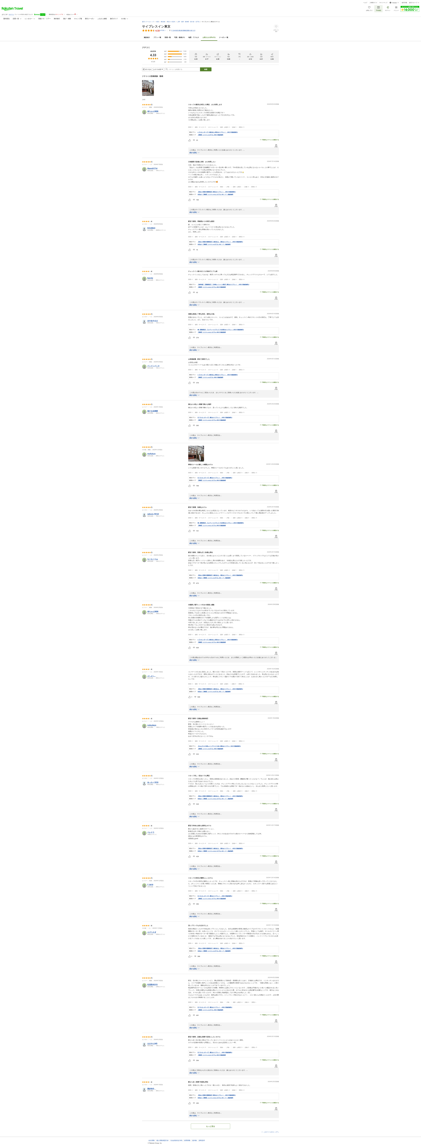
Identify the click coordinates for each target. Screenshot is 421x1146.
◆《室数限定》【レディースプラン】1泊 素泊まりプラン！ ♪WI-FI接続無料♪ (221, 330)
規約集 (194, 1140)
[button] (148, 88)
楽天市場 (404, 2)
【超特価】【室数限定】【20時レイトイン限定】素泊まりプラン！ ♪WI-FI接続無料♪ (223, 284)
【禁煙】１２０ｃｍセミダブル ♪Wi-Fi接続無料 (212, 287)
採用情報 (187, 1140)
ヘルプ (365, 2)
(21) (179, 37)
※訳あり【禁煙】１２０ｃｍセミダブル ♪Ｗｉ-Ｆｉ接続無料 (215, 194)
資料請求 (202, 1140)
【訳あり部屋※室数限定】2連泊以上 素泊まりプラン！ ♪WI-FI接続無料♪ (220, 242)
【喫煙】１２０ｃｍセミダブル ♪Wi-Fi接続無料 (212, 480)
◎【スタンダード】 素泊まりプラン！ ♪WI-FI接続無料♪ (215, 417)
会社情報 (151, 1140)
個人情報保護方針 (162, 1140)
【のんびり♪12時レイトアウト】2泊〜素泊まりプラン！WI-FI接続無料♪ (219, 746)
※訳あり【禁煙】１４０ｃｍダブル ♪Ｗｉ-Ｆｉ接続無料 (214, 244)
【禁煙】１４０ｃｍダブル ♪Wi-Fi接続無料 (210, 135)
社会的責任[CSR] (176, 1140)
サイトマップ (383, 2)
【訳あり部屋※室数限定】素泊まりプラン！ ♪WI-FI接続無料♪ (217, 192)
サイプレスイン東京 (156, 26)
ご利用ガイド (373, 2)
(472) (209, 37)
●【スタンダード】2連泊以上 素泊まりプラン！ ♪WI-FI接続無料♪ (218, 132)
